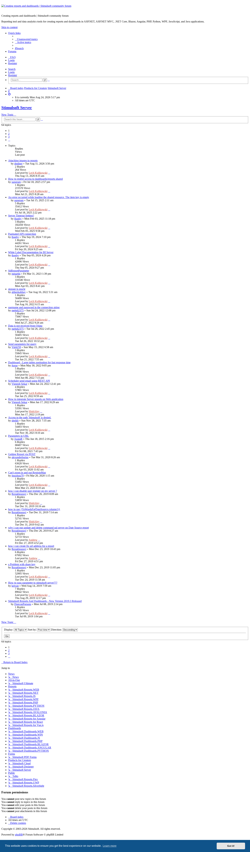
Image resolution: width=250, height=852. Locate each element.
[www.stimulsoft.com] (125, 8)
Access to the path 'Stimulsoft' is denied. (29, 417)
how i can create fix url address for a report (31, 546)
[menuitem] (26, 39)
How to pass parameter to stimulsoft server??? (32, 582)
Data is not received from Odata (25, 325)
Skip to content (9, 27)
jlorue (15, 365)
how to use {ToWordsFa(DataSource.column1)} (34, 509)
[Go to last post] (49, 172)
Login (11, 72)
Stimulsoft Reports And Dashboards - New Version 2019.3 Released (45, 601)
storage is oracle (16, 289)
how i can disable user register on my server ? (32, 490)
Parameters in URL (18, 435)
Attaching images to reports (23, 160)
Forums (12, 51)
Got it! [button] (231, 846)
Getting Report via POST (22, 454)
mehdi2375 (18, 310)
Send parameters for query (22, 344)
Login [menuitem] (11, 60)
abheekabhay (19, 292)
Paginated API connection (22, 234)
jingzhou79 (18, 475)
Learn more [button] (109, 845)
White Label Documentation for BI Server (30, 252)
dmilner (18, 163)
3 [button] (9, 136)
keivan (15, 585)
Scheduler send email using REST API (29, 380)
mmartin (16, 273)
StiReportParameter (18, 270)
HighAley (34, 411)
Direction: (56, 629)
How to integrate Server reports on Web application (35, 399)
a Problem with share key (21, 564)
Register (12, 75)
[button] (9, 139)
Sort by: (32, 629)
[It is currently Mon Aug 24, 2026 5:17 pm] (9, 94)
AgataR (18, 438)
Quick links (14, 33)
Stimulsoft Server (16, 107)
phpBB (19, 834)
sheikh (15, 420)
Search (11, 69)
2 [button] (9, 133)
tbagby (18, 218)
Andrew (33, 539)
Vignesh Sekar (19, 383)
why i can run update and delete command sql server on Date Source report (48, 527)
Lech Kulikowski (38, 172)
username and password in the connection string (34, 307)
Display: (9, 629)
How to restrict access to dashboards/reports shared (35, 178)
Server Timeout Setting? (21, 215)
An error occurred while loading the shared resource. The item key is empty (48, 197)
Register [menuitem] (12, 63)
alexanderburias (20, 457)
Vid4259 (16, 347)
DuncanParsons (22, 604)
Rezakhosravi (19, 494)
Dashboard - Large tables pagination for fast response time (39, 362)
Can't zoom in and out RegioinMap (27, 472)
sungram (16, 181)
